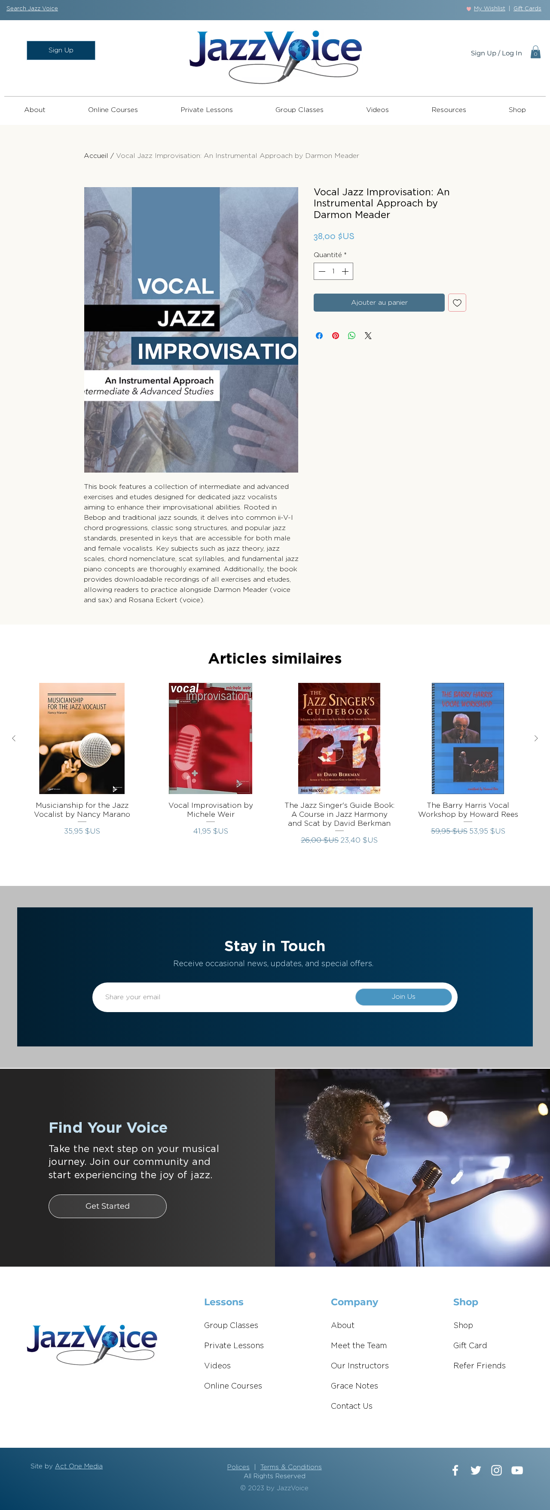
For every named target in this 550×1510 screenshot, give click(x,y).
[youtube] (517, 1470)
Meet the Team (359, 1346)
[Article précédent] (14, 738)
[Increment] (346, 271)
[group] (275, 768)
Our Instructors (360, 1366)
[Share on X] (368, 336)
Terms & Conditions (291, 1467)
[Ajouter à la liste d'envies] (457, 303)
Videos (217, 1366)
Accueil (96, 155)
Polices (238, 1467)
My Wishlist (489, 9)
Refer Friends (479, 1366)
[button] (32, 9)
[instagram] (496, 1470)
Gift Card (470, 1346)
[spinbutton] (333, 271)
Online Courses (233, 1386)
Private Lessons (234, 1346)
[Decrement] (321, 271)
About (342, 1326)
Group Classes (231, 1326)
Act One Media (79, 1466)
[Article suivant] (536, 738)
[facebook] (455, 1470)
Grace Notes (354, 1386)
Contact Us (352, 1406)
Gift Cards (527, 9)
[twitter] (476, 1470)
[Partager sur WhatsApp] (352, 336)
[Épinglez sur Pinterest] (335, 336)
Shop (463, 1326)
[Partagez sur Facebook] (319, 336)
